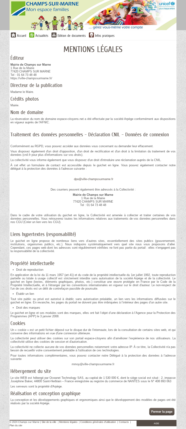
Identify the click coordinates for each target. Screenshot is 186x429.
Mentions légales (68, 422)
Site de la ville (49, 422)
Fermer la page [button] (161, 411)
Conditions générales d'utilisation (98, 422)
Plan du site (16, 425)
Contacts (124, 422)
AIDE (156, 423)
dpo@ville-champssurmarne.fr (93, 179)
